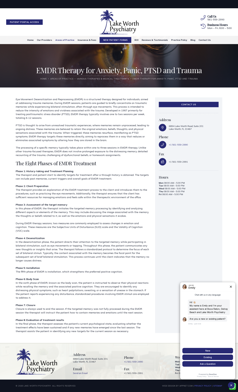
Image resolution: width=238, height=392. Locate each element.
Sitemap (217, 386)
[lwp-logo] (119, 22)
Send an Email (80, 373)
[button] (129, 40)
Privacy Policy (202, 386)
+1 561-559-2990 (178, 144)
